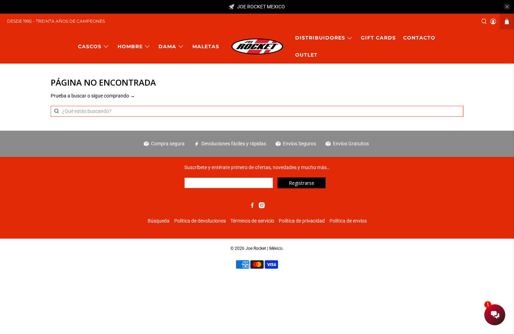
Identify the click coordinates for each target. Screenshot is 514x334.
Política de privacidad (302, 221)
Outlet (306, 55)
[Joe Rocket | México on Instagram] (262, 206)
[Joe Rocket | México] (257, 46)
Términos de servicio (252, 221)
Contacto (419, 38)
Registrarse (301, 183)
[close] (507, 6)
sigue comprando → (113, 96)
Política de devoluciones (200, 221)
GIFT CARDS (378, 38)
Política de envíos (348, 221)
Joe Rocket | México (264, 248)
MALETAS (205, 46)
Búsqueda (159, 221)
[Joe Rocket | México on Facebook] (252, 206)
